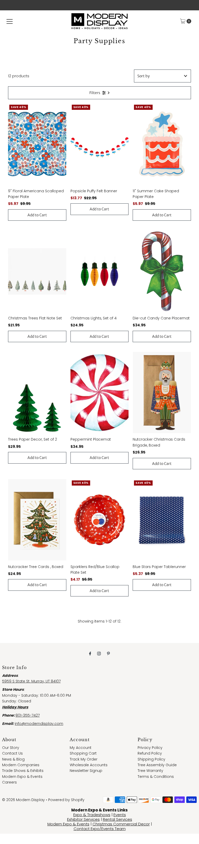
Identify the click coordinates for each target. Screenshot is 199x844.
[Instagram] (99, 653)
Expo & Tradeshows (91, 814)
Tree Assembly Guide (157, 765)
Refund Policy (150, 753)
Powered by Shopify (66, 799)
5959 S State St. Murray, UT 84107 (31, 681)
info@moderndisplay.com (39, 723)
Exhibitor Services (83, 819)
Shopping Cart (83, 753)
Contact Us (12, 753)
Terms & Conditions (156, 776)
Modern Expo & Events (22, 776)
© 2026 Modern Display (23, 799)
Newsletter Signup (86, 770)
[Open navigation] (10, 21)
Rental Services (117, 819)
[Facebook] (90, 653)
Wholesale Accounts (89, 765)
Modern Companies (20, 765)
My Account (80, 747)
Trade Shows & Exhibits (23, 770)
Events (119, 814)
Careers (9, 782)
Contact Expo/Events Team (100, 828)
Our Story (10, 747)
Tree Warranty (150, 770)
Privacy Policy (150, 747)
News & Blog (13, 759)
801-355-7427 (28, 715)
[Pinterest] (108, 653)
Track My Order (83, 759)
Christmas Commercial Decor (121, 824)
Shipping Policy (151, 759)
